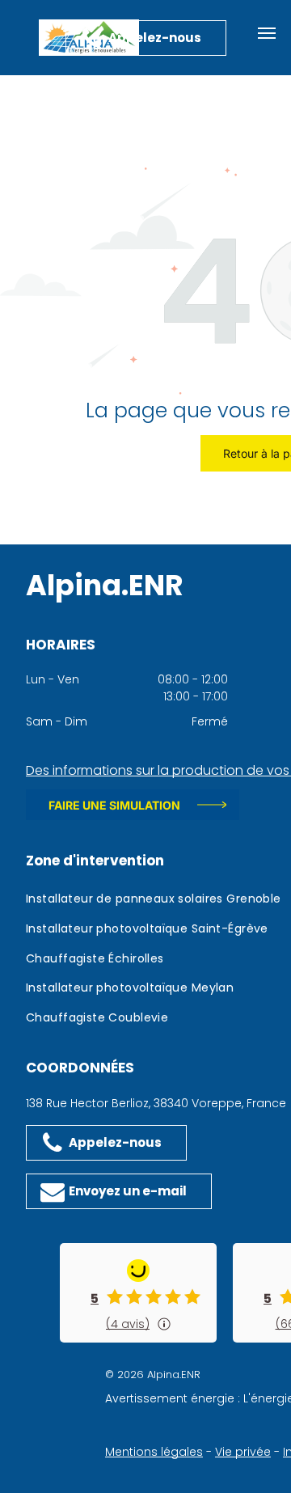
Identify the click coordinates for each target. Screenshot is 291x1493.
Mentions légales (154, 1452)
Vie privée (243, 1452)
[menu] (267, 33)
